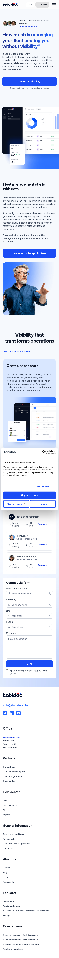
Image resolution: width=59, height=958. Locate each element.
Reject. (43, 504)
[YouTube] (18, 713)
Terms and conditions (13, 834)
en (29, 4)
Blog (5, 872)
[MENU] (54, 4)
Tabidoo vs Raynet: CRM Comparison (21, 944)
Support (6, 814)
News (5, 877)
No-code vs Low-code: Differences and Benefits (26, 910)
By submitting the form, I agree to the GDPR (28, 672)
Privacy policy (10, 839)
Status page (8, 901)
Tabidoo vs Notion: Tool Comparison (20, 939)
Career (6, 868)
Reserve (42, 524)
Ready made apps (11, 906)
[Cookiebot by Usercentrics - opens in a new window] (42, 452)
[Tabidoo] (10, 4)
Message (11, 633)
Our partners (9, 767)
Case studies (9, 781)
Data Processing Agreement (16, 843)
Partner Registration (12, 776)
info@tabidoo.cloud (17, 705)
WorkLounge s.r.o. (11, 737)
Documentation (10, 805)
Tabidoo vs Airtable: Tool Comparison (21, 935)
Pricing (6, 915)
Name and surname (16, 588)
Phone (9, 622)
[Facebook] (5, 713)
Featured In (8, 882)
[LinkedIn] (12, 713)
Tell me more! (43, 486)
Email (9, 610)
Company (11, 599)
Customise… (14, 504)
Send (29, 664)
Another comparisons (13, 949)
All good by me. (29, 495)
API (4, 810)
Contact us (8, 848)
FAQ (5, 800)
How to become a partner (15, 771)
